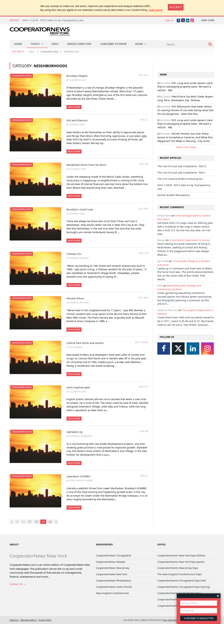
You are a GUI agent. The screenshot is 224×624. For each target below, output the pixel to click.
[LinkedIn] (193, 348)
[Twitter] (178, 348)
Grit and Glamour (77, 120)
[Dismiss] (217, 595)
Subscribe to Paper (113, 44)
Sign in (169, 20)
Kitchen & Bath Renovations (173, 195)
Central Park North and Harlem (85, 343)
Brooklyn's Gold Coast (79, 209)
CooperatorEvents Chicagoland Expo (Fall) (181, 580)
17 (29, 521)
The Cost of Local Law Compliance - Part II (181, 166)
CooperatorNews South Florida (114, 586)
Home (18, 44)
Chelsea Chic (74, 254)
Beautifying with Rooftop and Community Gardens (179, 287)
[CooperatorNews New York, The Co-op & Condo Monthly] (40, 32)
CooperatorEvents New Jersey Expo (177, 568)
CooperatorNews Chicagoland (113, 555)
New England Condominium (112, 593)
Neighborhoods (22, 75)
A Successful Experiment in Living (189, 240)
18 (36, 521)
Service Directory (79, 44)
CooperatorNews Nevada (110, 561)
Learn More (156, 10)
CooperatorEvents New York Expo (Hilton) (181, 555)
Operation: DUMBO (78, 476)
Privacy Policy (44, 620)
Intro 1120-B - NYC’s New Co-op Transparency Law (52, 20)
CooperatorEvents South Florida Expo (179, 593)
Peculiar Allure (75, 298)
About (14, 544)
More (139, 44)
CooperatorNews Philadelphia (113, 580)
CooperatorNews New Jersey (112, 568)
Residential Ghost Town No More (86, 164)
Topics (35, 44)
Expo (55, 44)
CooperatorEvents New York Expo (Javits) (180, 561)
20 (50, 521)
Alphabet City (74, 432)
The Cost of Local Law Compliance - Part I (181, 172)
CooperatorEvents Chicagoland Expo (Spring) (183, 586)
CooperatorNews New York (111, 574)
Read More (74, 107)
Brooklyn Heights (77, 76)
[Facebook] (163, 348)
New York (207, 20)
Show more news (186, 147)
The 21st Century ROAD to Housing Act (180, 178)
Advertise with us (28, 620)
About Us (14, 620)
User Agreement (171, 620)
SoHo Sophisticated (78, 387)
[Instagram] (207, 348)
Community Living (49, 51)
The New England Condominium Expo (179, 574)
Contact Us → (18, 584)
